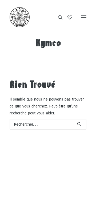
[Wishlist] (67, 17)
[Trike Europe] (20, 17)
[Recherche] (58, 17)
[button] (83, 17)
